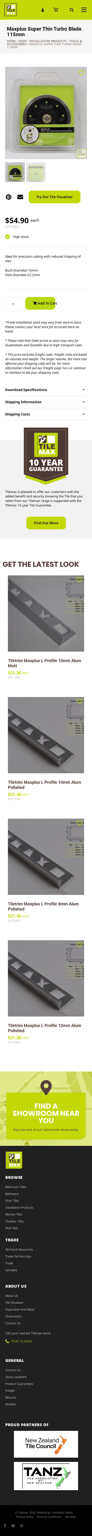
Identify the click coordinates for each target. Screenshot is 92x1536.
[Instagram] (21, 1525)
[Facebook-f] (4, 1525)
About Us (11, 1296)
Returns (10, 1397)
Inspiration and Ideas (19, 1309)
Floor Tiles (12, 1201)
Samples (11, 1270)
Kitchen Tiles (13, 1214)
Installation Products (48, 41)
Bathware (12, 1194)
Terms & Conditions (49, 1517)
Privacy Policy (24, 1517)
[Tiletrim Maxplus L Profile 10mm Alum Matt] (46, 613)
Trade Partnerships (18, 1256)
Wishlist (10, 1404)
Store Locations (16, 1377)
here (65, 368)
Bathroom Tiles (15, 1187)
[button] (71, 10)
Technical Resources (19, 1249)
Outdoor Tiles (14, 1221)
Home (11, 41)
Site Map (70, 1517)
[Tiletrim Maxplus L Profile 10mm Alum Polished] (46, 735)
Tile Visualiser (14, 1302)
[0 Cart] (55, 10)
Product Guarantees (19, 1384)
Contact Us (13, 1323)
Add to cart (46, 303)
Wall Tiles (11, 1228)
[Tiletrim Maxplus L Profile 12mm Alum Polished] (46, 978)
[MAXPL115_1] (46, 113)
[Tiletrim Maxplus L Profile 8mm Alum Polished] (46, 857)
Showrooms (13, 1316)
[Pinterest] (13, 1525)
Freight (10, 1390)
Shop (23, 41)
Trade (9, 1263)
